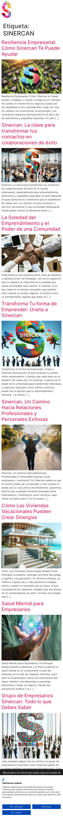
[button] (55, 12)
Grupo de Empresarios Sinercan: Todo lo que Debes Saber (27, 701)
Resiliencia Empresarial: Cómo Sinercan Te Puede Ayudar (31, 48)
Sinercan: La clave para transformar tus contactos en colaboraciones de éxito (29, 133)
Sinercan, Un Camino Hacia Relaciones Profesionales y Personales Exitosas (26, 410)
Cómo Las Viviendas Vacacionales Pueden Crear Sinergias (26, 511)
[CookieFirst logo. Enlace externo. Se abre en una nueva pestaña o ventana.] (3, 779)
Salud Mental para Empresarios (23, 606)
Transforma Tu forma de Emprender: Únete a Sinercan (29, 309)
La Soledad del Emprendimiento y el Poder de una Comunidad (31, 223)
